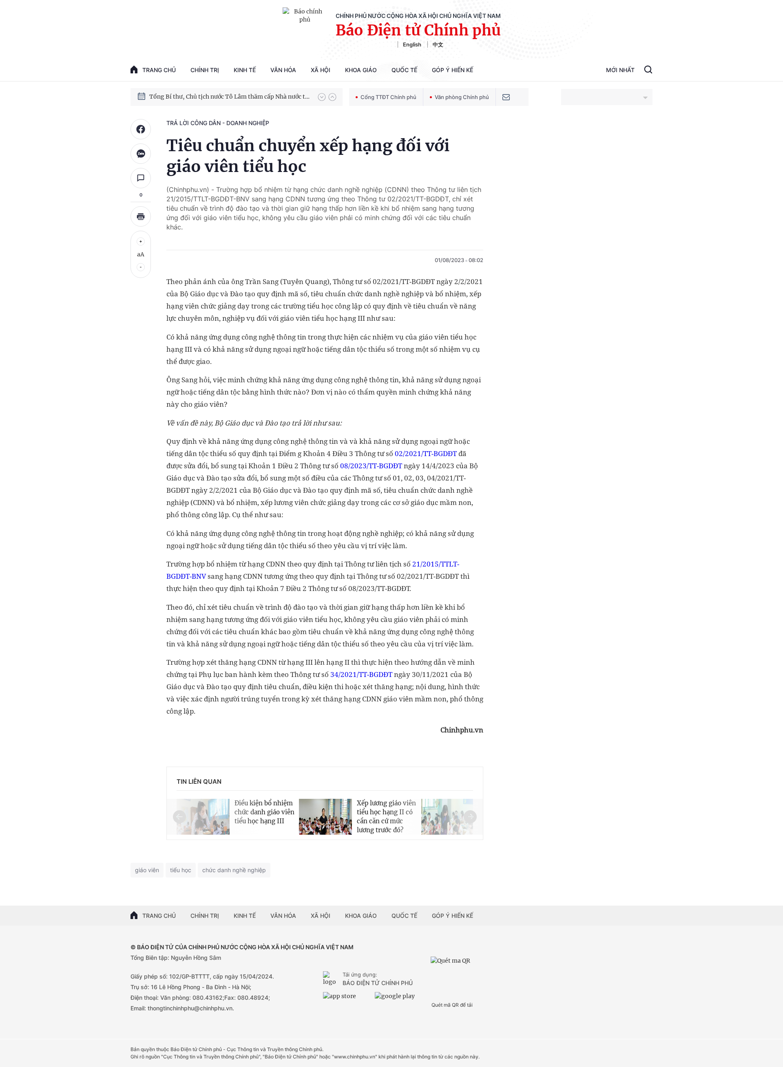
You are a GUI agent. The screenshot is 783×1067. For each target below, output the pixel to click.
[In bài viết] (140, 216)
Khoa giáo (361, 69)
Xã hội (320, 69)
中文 (438, 44)
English (412, 44)
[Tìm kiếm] (648, 70)
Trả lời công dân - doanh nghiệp (217, 122)
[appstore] (347, 999)
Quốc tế (404, 69)
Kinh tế (245, 69)
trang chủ (159, 69)
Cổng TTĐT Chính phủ (388, 97)
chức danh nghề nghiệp (234, 869)
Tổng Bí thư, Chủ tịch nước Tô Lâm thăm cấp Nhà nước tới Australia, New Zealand (229, 96)
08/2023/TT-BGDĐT (371, 465)
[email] (506, 97)
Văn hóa (283, 69)
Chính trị (204, 69)
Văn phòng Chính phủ (462, 97)
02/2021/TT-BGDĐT (426, 453)
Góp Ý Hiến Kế (452, 69)
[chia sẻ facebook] (140, 129)
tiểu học (180, 869)
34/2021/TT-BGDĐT (361, 674)
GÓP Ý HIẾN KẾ (452, 915)
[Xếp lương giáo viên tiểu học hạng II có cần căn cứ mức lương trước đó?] (325, 815)
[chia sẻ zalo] (140, 153)
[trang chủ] (331, 979)
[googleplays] (398, 999)
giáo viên (147, 869)
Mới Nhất (620, 69)
